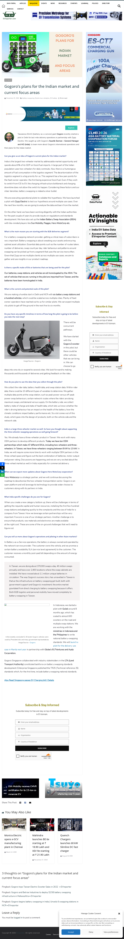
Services (10, 9)
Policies (95, 3)
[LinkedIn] (2, 471)
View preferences (111, 932)
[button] (119, 913)
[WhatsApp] (2, 475)
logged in (18, 917)
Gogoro (32, 643)
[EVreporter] (3, 6)
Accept (71, 932)
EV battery (53, 98)
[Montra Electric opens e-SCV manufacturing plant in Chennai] (14, 820)
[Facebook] (2, 464)
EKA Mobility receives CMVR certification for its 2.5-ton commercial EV (20, 790)
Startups (73, 3)
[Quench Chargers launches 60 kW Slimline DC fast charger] (70, 820)
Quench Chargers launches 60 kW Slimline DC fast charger (69, 843)
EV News (8, 80)
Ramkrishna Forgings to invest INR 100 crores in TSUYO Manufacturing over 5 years (63, 790)
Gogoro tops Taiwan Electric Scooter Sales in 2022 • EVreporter (41, 886)
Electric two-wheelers (42, 98)
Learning (84, 3)
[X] (2, 468)
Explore (71, 128)
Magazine (33, 3)
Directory (106, 3)
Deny (91, 932)
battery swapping (28, 98)
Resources (63, 3)
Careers (48, 934)
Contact (20, 9)
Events (44, 3)
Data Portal (11, 3)
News (53, 3)
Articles (23, 3)
